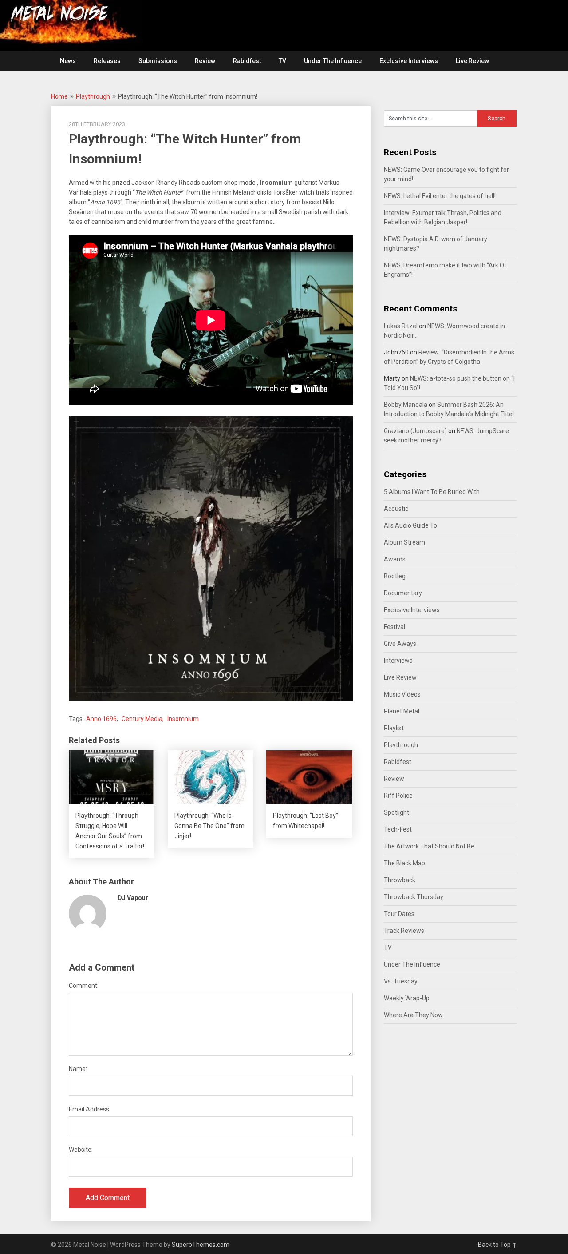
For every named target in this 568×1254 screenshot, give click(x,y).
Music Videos (402, 694)
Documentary (403, 593)
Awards (395, 559)
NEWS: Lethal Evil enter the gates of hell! (440, 195)
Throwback (399, 880)
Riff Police (398, 795)
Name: (78, 1068)
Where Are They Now (413, 1015)
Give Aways (400, 643)
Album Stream (404, 542)
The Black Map (404, 863)
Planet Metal (401, 711)
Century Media (142, 718)
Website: (81, 1149)
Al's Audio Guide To (410, 525)
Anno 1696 (101, 718)
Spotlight (396, 812)
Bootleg (395, 576)
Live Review (472, 60)
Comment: (84, 985)
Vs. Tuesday (401, 981)
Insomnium (183, 718)
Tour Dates (399, 913)
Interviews (398, 660)
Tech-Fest (398, 829)
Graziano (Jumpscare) (415, 430)
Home (59, 96)
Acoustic (396, 508)
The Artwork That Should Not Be (429, 846)
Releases (107, 60)
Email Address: (89, 1109)
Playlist (394, 728)
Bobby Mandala (405, 404)
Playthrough (93, 96)
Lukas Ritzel (401, 326)
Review (205, 60)
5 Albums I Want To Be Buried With (432, 491)
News (68, 60)
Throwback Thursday (413, 896)
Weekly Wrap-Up (407, 998)
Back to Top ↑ (497, 1244)
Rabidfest (247, 60)
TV (282, 60)
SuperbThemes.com (200, 1244)
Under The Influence (333, 60)
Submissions (157, 60)
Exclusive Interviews (408, 60)
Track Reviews (404, 930)
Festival (394, 626)
